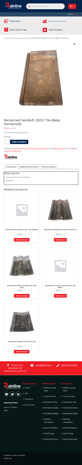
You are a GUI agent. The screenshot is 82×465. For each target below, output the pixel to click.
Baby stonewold (58, 148)
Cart (26, 393)
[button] (75, 44)
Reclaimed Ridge (51, 413)
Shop (12, 38)
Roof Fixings (49, 434)
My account (30, 405)
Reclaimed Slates (51, 408)
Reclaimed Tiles (50, 402)
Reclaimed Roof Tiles (23, 38)
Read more (60, 240)
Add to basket (19, 142)
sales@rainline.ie (43, 365)
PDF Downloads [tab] (49, 167)
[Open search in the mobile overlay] (45, 6)
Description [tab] (12, 167)
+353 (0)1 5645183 (69, 365)
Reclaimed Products (21, 148)
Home (6, 38)
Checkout (29, 399)
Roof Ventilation (51, 428)
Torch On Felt (50, 396)
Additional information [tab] (29, 167)
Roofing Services (51, 439)
